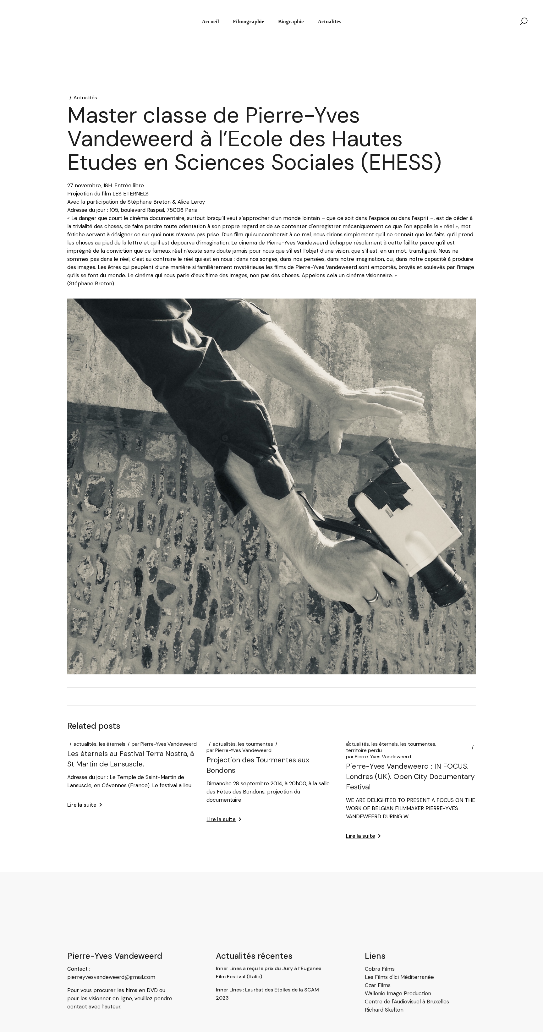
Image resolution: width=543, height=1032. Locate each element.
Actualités (85, 98)
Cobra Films (380, 968)
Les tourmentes (255, 744)
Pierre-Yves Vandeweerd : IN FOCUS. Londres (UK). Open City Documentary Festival (410, 776)
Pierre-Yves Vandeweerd (164, 744)
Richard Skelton (384, 1009)
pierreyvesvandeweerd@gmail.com (111, 977)
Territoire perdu (364, 750)
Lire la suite (81, 804)
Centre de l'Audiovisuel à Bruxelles (407, 1001)
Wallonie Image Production (398, 993)
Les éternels (112, 744)
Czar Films (378, 985)
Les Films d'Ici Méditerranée (399, 977)
